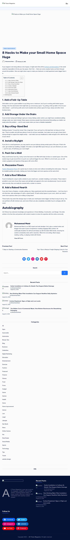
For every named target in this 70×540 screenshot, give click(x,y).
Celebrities (5, 350)
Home (4, 403)
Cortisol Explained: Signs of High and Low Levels (24, 301)
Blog (3, 343)
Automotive (5, 336)
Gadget (4, 389)
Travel (4, 455)
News (3, 427)
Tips (3, 452)
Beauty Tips (5, 340)
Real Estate (5, 438)
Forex (4, 385)
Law (3, 413)
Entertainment (6, 361)
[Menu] (67, 3)
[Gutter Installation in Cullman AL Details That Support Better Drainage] (5, 288)
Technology (5, 448)
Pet (3, 434)
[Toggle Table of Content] (21, 78)
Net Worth (5, 424)
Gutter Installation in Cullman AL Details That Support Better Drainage (32, 286)
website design (6, 459)
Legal (3, 417)
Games (4, 396)
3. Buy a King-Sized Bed (13, 84)
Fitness (4, 378)
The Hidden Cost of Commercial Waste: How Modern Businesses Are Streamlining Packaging (35, 309)
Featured (5, 371)
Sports (4, 445)
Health (4, 399)
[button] (18, 238)
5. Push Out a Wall (11, 87)
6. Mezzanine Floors (12, 89)
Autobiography (8, 94)
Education (5, 357)
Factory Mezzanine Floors (9, 169)
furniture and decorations (51, 67)
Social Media (6, 441)
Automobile (5, 333)
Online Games (6, 431)
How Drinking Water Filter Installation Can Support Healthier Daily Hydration (33, 293)
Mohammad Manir (22, 223)
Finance (4, 375)
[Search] (65, 273)
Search (35, 268)
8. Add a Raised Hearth (13, 93)
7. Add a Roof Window (12, 91)
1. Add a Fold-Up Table (13, 80)
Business (4, 347)
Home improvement (9, 48)
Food (3, 382)
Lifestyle (4, 420)
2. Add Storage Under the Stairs (15, 82)
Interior (4, 410)
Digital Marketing (7, 354)
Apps (3, 329)
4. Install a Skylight (11, 85)
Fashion (4, 368)
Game (4, 392)
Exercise (4, 364)
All (3, 325)
